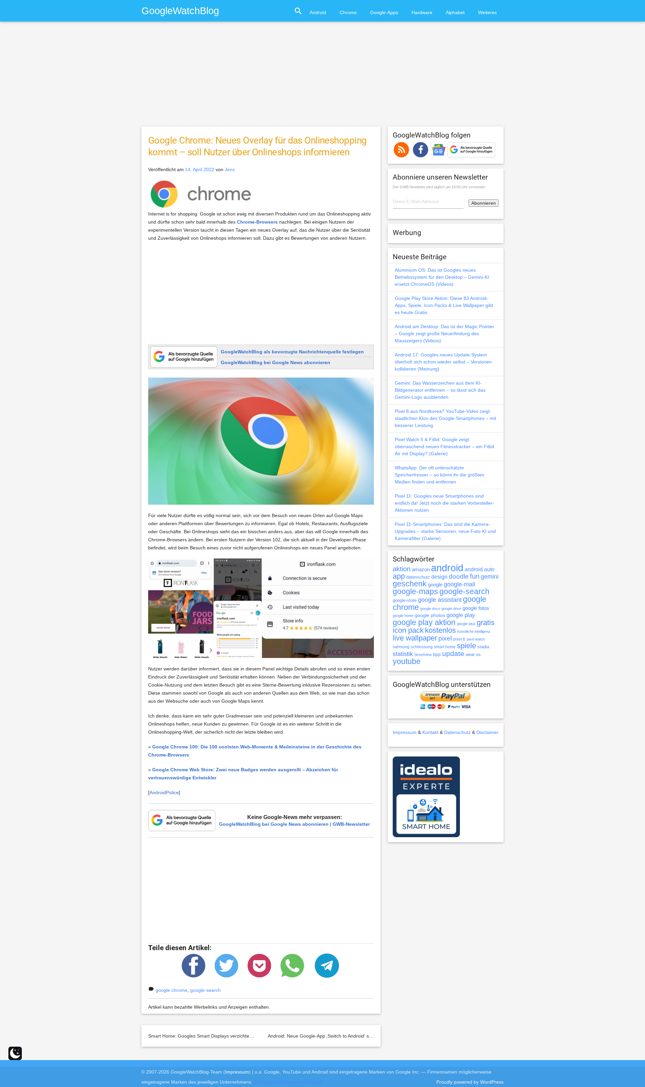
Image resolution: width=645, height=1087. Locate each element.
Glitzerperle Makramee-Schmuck (287, 1082)
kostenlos (440, 630)
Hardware (422, 12)
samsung (401, 647)
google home (403, 616)
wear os (473, 654)
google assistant (440, 599)
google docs (430, 609)
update (453, 653)
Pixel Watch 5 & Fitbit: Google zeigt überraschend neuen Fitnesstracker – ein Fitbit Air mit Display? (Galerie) (444, 446)
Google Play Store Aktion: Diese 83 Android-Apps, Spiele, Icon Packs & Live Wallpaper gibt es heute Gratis (444, 305)
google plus (466, 624)
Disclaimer (487, 732)
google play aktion (424, 622)
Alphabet (455, 12)
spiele (466, 646)
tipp (437, 654)
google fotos (476, 608)
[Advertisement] (322, 77)
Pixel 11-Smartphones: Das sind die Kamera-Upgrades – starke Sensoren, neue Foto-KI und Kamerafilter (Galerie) (445, 531)
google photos (430, 615)
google (435, 584)
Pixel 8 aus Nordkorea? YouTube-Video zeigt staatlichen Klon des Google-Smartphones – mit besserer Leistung (445, 418)
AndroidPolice (164, 792)
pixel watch (476, 639)
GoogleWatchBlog (180, 10)
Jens (230, 169)
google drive (451, 609)
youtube (407, 661)
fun (474, 576)
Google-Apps (384, 12)
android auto (479, 569)
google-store (405, 600)
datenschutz (418, 577)
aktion (402, 569)
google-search (205, 990)
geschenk (410, 584)
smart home (445, 647)
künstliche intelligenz (473, 631)
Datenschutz (457, 732)
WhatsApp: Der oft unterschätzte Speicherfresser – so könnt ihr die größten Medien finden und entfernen (439, 474)
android (447, 567)
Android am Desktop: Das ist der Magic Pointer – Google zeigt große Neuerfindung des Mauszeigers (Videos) (444, 333)
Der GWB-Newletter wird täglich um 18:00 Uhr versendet (439, 187)
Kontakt (430, 732)
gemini (490, 576)
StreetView (423, 655)
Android (318, 12)
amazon (421, 569)
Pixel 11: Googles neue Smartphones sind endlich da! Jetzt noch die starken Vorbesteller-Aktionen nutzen (444, 503)
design (439, 577)
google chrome (171, 990)
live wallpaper (415, 638)
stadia (483, 646)
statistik (403, 654)
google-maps (415, 591)
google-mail (459, 584)
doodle (459, 576)
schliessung (422, 647)
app (399, 576)
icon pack (408, 630)
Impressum (405, 732)
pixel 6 (459, 639)
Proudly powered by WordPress (470, 1082)
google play (460, 615)
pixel (445, 638)
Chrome (348, 12)
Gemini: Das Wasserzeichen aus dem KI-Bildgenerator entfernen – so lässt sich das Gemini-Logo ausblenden (440, 390)
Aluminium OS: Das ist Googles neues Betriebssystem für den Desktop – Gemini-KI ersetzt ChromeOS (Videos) (442, 277)
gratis (485, 622)
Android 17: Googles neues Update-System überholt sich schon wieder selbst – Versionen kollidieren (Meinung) (443, 362)
